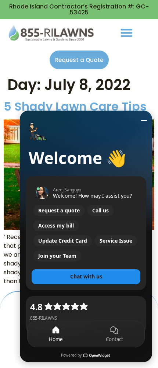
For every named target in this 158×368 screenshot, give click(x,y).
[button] (126, 32)
